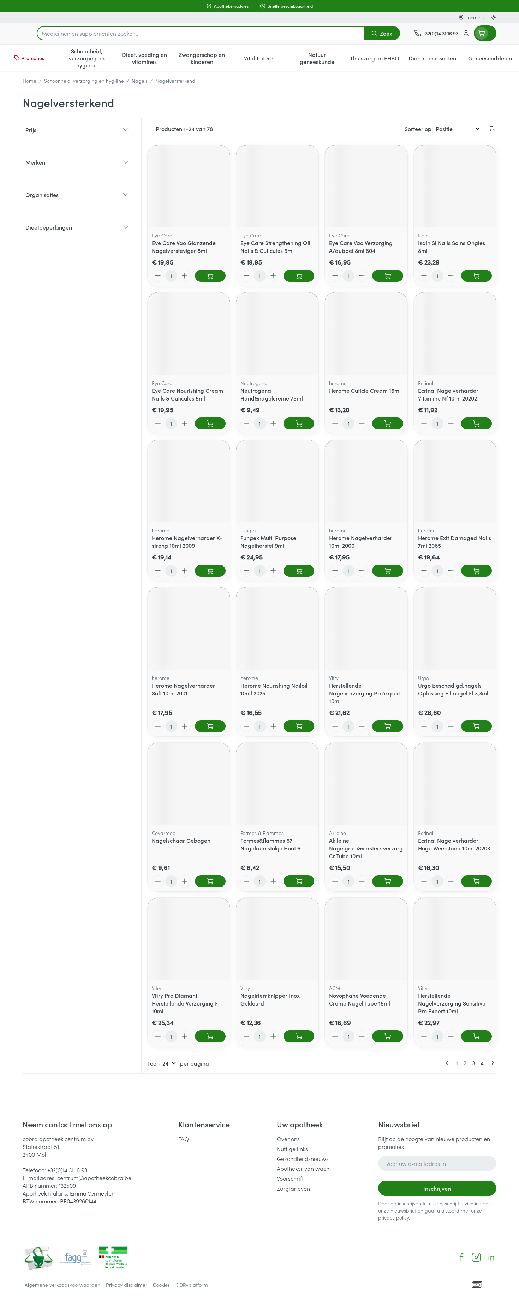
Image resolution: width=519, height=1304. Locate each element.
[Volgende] (491, 1062)
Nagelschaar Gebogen (181, 840)
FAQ (183, 1139)
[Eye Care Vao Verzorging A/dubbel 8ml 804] (366, 186)
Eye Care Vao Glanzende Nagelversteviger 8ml (184, 246)
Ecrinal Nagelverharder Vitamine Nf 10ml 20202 (448, 394)
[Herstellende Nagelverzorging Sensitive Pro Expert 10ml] (455, 939)
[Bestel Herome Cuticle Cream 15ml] (387, 423)
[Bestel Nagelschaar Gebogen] (210, 881)
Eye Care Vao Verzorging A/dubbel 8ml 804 (361, 246)
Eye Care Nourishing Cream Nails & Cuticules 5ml (187, 394)
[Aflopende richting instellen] (492, 128)
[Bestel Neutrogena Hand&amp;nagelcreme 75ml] (299, 423)
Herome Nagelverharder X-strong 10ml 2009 (187, 541)
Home (29, 80)
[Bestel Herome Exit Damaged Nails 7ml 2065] (476, 571)
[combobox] (200, 33)
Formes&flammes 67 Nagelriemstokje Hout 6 (270, 844)
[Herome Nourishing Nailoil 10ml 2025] (277, 628)
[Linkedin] (491, 1257)
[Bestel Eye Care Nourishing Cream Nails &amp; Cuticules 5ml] (210, 423)
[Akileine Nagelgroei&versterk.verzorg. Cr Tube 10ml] (366, 784)
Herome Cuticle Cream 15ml (365, 390)
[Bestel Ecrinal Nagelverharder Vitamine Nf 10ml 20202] (476, 423)
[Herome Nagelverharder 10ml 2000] (366, 481)
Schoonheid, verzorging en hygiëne (84, 80)
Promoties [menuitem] (32, 57)
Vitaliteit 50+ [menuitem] (266, 59)
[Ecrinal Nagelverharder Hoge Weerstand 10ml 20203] (455, 784)
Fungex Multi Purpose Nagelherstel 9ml (268, 541)
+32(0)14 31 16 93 (67, 1170)
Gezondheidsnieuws (303, 1158)
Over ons (288, 1139)
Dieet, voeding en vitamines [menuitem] (147, 58)
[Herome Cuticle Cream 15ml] (366, 333)
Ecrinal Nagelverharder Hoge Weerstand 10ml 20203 (454, 844)
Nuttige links (292, 1148)
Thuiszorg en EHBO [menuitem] (376, 59)
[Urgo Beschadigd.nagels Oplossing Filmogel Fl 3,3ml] (455, 628)
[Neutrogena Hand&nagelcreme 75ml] (277, 333)
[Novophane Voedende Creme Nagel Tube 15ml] (366, 939)
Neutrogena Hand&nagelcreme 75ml (271, 394)
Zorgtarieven (293, 1188)
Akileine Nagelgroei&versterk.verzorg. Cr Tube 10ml (366, 848)
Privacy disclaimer (126, 1284)
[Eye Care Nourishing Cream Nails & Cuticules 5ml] (189, 333)
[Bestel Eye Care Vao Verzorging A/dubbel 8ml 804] (387, 276)
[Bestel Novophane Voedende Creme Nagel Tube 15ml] (387, 1036)
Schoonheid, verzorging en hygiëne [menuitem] (92, 58)
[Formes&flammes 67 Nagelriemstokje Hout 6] (277, 784)
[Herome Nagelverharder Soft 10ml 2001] (189, 628)
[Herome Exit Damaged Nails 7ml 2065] (455, 481)
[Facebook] (461, 1257)
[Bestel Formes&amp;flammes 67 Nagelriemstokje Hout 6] (299, 881)
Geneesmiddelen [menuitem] (493, 59)
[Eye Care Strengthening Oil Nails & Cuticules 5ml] (277, 186)
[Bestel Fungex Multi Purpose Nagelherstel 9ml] (299, 571)
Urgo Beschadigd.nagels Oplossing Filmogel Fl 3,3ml (453, 689)
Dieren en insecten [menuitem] (434, 59)
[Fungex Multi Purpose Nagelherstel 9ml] (277, 481)
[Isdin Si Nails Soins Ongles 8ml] (455, 186)
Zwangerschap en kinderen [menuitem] (205, 58)
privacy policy (393, 1217)
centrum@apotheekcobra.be (94, 1177)
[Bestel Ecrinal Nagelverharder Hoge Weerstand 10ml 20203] (476, 881)
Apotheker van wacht (304, 1168)
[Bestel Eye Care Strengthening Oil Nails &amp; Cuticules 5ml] (299, 276)
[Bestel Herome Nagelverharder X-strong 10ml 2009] (210, 571)
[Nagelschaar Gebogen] (189, 784)
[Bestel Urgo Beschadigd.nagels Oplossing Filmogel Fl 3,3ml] (476, 726)
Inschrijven (437, 1188)
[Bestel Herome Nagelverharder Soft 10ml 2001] (210, 726)
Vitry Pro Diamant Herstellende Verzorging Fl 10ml (186, 1003)
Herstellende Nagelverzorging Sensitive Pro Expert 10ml (451, 1003)
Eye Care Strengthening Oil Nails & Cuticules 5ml (275, 246)
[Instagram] (476, 1257)
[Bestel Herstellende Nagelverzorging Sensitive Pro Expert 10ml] (476, 1036)
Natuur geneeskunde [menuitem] (323, 58)
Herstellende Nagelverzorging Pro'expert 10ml (365, 693)
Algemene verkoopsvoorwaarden (62, 1284)
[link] (448, 1062)
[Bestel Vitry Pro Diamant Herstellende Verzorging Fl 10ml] (210, 1036)
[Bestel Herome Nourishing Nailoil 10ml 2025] (299, 726)
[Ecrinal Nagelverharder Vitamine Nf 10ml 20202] (455, 333)
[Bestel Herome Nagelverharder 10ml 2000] (387, 571)
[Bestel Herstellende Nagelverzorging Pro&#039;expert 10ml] (387, 726)
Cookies (161, 1284)
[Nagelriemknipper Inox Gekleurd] (277, 939)
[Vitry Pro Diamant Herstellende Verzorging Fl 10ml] (189, 939)
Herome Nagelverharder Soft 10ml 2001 (183, 689)
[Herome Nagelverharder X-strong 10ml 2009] (189, 481)
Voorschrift (290, 1178)
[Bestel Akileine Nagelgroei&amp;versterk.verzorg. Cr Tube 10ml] (387, 881)
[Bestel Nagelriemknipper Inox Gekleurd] (299, 1036)
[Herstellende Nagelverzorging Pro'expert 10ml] (366, 628)
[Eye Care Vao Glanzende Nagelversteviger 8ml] (189, 186)
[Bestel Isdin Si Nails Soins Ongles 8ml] (476, 276)
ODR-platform (191, 1284)
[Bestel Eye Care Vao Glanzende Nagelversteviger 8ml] (210, 276)
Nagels (140, 80)
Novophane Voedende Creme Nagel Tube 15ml (359, 999)
